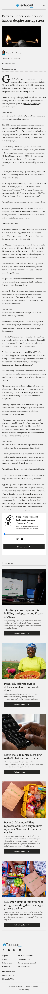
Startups (12, 63)
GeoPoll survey (20, 184)
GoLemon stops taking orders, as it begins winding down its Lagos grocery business (23, 905)
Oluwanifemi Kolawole (14, 53)
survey (11, 128)
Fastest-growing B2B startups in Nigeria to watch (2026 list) (29, 469)
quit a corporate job (31, 104)
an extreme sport (27, 82)
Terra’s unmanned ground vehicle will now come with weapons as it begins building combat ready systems (29, 202)
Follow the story (20, 633)
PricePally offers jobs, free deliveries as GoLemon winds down (21, 687)
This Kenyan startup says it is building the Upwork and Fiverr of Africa (23, 614)
